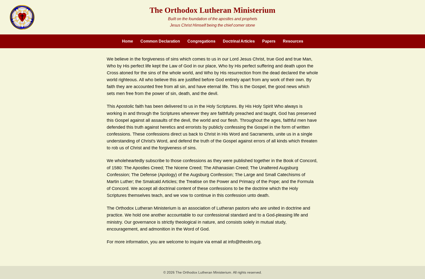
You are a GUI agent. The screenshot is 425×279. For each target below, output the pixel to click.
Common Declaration (160, 41)
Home (127, 41)
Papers (268, 41)
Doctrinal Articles (239, 41)
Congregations (201, 41)
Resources (293, 41)
